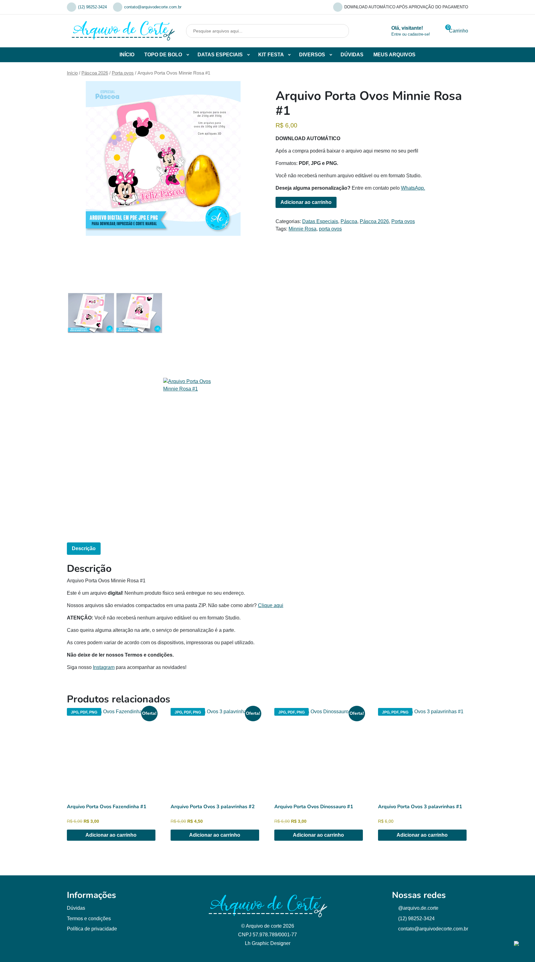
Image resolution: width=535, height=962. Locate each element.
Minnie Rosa (302, 228)
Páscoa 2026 (94, 73)
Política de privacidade (92, 928)
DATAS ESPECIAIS (220, 54)
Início (72, 73)
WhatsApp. (413, 188)
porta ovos (330, 228)
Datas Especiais (320, 221)
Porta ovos (123, 73)
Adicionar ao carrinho (306, 202)
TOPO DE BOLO (163, 54)
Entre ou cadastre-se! (410, 34)
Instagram (104, 667)
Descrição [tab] (84, 548)
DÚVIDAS (352, 54)
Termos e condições (89, 918)
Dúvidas (76, 908)
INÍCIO (127, 54)
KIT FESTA (271, 54)
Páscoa (349, 221)
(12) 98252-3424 (92, 7)
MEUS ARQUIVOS (394, 54)
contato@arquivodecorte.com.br (152, 7)
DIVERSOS (312, 54)
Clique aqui (270, 605)
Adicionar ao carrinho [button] (111, 835)
